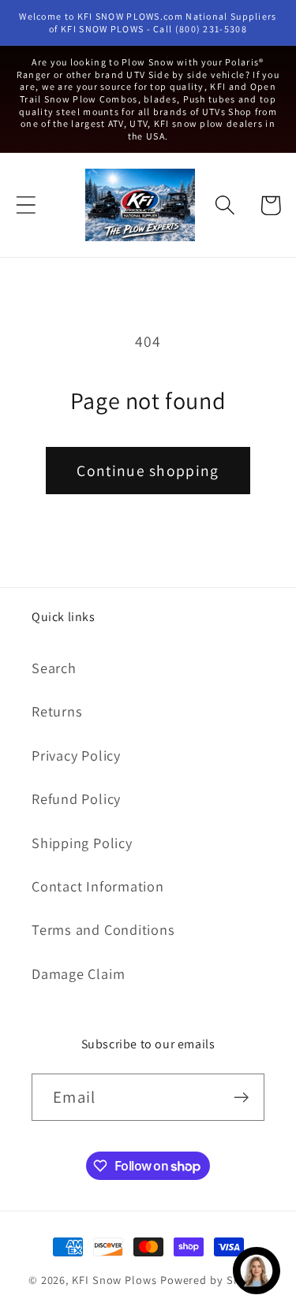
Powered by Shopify (214, 1279)
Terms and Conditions (103, 929)
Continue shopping (148, 470)
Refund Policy (76, 798)
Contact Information (98, 885)
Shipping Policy (82, 842)
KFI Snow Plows (114, 1279)
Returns (57, 711)
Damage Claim (78, 973)
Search (54, 667)
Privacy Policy (76, 755)
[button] (25, 205)
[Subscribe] (241, 1098)
